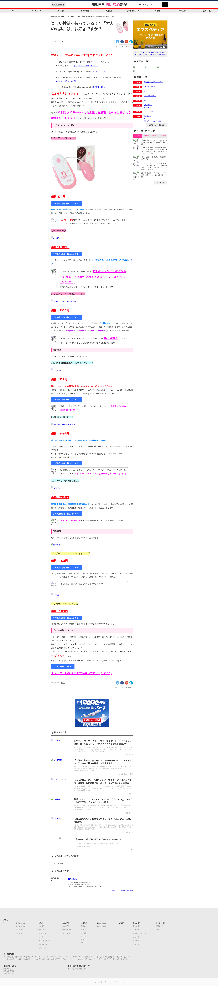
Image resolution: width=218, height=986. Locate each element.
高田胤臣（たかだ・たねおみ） (153, 82)
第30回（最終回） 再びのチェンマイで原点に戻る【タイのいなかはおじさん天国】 (153, 175)
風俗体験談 (136, 930)
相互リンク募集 (9, 971)
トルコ (82, 942)
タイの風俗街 (41, 930)
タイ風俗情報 (41, 948)
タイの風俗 (41, 926)
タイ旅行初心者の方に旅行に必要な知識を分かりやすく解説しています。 (98, 843)
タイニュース (36, 11)
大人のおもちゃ (127, 46)
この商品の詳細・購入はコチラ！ (66, 203)
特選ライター (160, 930)
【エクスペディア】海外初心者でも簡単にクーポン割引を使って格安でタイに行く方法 (150, 53)
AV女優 (157, 11)
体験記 (83, 926)
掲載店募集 (7, 969)
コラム (63, 41)
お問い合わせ (8, 973)
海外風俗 (109, 11)
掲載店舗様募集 (58, 4)
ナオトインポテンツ (150, 96)
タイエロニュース (22, 930)
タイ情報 (40, 937)
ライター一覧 (206, 11)
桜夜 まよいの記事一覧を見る (122, 890)
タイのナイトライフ (43, 933)
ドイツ (82, 939)
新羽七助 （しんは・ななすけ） (153, 121)
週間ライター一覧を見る (156, 125)
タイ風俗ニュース (22, 933)
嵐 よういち (147, 116)
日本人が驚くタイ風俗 (44, 941)
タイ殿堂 (146, 135)
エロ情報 (136, 937)
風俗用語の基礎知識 (139, 933)
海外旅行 (84, 930)
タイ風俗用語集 (42, 944)
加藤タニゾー (148, 100)
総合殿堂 (163, 135)
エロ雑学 (136, 941)
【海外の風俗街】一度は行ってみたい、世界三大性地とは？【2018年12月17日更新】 (154, 142)
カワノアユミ (148, 105)
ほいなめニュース (133, 11)
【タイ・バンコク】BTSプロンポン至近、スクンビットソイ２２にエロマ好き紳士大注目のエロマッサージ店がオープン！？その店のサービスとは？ (154, 166)
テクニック (136, 944)
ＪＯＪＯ (146, 118)
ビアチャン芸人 (148, 111)
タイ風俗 (60, 11)
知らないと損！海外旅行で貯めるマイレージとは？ (99, 839)
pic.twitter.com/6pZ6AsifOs (86, 65)
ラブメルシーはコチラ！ (63, 666)
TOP (12, 11)
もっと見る (160, 183)
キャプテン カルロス (150, 86)
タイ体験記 (85, 11)
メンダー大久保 (148, 107)
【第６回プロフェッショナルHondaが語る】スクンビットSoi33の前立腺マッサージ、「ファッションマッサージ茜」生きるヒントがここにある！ (154, 150)
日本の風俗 (182, 11)
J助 (145, 91)
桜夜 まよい (73, 879)
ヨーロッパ (84, 936)
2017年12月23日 (98, 71)
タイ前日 (137, 135)
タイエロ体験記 (66, 933)
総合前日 (154, 135)
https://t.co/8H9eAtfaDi (66, 81)
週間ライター (160, 926)
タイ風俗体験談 (66, 930)
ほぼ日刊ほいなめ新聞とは (77, 969)
